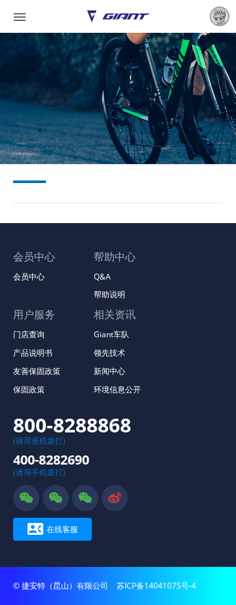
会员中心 (29, 276)
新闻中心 (109, 371)
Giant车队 (111, 334)
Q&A (102, 276)
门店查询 (29, 334)
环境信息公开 (117, 389)
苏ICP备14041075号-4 (156, 585)
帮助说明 (109, 294)
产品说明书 (32, 352)
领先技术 (109, 352)
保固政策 (29, 389)
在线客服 (53, 529)
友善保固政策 (36, 371)
